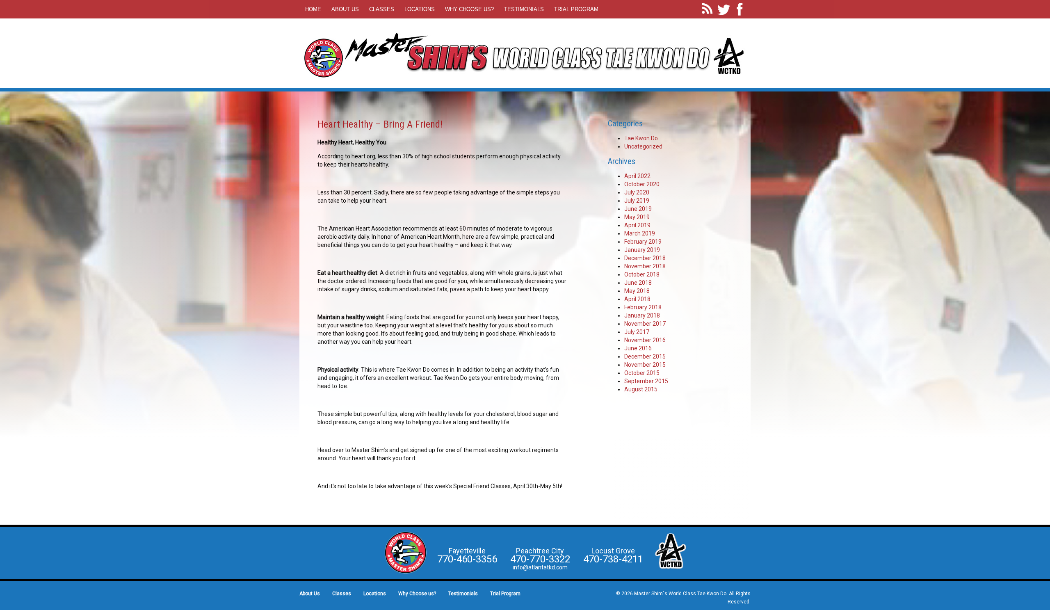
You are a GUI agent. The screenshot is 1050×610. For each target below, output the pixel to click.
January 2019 (642, 250)
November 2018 (645, 266)
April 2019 (637, 225)
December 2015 (645, 356)
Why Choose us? (469, 9)
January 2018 (642, 315)
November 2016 (645, 340)
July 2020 (636, 192)
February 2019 (643, 241)
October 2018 (642, 274)
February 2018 (643, 307)
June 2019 (638, 209)
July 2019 (636, 200)
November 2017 (645, 323)
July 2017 (636, 332)
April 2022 (637, 176)
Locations (419, 9)
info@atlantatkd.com (540, 567)
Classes (381, 9)
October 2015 (642, 373)
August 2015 (640, 389)
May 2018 (637, 291)
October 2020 (642, 184)
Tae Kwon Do (641, 138)
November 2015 (645, 364)
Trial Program (576, 9)
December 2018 (645, 258)
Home (313, 9)
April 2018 (637, 299)
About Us (345, 9)
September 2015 (646, 381)
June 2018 (638, 282)
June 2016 (638, 348)
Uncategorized (643, 146)
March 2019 (639, 233)
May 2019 (637, 217)
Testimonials (524, 9)
